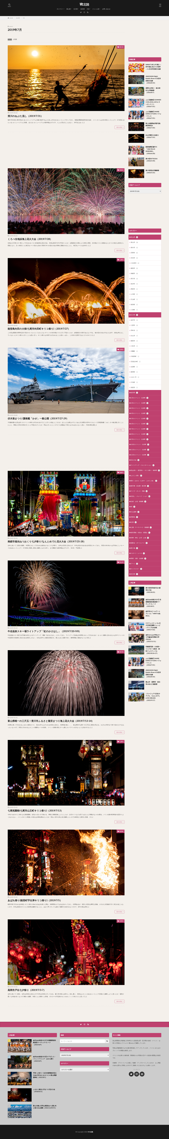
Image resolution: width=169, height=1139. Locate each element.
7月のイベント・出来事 (139, 429)
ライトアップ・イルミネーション (142, 465)
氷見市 (134, 258)
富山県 (69, 9)
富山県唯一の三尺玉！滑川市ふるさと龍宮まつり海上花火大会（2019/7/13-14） (51, 720)
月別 (88, 9)
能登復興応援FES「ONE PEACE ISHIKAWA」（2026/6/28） (151, 150)
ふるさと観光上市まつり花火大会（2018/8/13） (44, 1090)
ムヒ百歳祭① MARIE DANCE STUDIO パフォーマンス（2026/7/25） (153, 115)
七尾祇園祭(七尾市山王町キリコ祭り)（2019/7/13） (35, 810)
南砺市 (121, 472)
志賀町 (134, 366)
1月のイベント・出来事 (139, 398)
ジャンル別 (95, 9)
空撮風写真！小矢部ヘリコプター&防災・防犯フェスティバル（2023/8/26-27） (153, 650)
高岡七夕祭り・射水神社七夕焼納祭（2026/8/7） (153, 90)
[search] (107, 1041)
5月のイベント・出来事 (139, 418)
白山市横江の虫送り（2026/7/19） (152, 136)
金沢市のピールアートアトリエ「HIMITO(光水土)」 (153, 613)
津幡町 (134, 351)
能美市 (134, 341)
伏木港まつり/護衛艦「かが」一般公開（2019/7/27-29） (38, 418)
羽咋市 (134, 330)
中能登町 (135, 356)
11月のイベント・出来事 (140, 449)
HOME (11, 18)
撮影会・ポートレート (139, 543)
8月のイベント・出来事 (139, 434)
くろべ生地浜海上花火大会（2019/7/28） (30, 239)
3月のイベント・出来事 (139, 408)
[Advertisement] (66, 148)
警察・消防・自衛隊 (138, 558)
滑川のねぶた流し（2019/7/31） (25, 116)
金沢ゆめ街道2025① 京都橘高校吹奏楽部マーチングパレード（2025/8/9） (153, 603)
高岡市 (121, 349)
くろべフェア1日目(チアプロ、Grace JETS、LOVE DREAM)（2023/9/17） (153, 697)
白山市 (134, 335)
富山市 (121, 562)
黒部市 (121, 170)
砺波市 (134, 268)
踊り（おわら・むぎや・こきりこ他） (144, 480)
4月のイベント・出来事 (139, 413)
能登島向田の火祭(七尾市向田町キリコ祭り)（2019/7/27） (39, 328)
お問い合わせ (106, 9)
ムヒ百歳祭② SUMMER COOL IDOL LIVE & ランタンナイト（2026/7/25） (153, 103)
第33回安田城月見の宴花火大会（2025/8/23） (153, 590)
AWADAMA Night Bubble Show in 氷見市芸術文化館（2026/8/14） (153, 79)
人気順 (15, 39)
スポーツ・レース (137, 553)
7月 (24, 18)
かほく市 (135, 377)
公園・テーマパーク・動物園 (141, 527)
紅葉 (133, 522)
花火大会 (135, 460)
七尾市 (121, 259)
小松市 (134, 346)
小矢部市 (135, 263)
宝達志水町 (135, 361)
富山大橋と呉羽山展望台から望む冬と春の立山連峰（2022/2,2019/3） (45, 1107)
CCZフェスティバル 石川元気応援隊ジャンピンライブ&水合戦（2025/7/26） (153, 626)
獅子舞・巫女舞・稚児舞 (140, 486)
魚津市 (134, 284)
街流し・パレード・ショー (140, 496)
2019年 (18, 18)
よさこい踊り (136, 475)
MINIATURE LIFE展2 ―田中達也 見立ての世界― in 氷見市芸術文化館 (153, 67)
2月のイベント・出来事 (139, 403)
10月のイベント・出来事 (140, 444)
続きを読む (119, 127)
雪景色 (134, 517)
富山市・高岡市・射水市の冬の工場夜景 (153, 683)
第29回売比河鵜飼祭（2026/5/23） (152, 171)
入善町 (134, 309)
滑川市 (121, 47)
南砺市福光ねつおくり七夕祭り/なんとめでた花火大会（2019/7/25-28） (47, 541)
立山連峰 (135, 512)
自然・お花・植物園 (138, 501)
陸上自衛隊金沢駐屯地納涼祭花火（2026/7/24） (153, 125)
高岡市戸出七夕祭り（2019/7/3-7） (27, 990)
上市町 (134, 294)
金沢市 (134, 320)
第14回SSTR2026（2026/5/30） (151, 160)
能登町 (121, 831)
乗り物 (134, 548)
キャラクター (136, 569)
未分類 (134, 574)
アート (134, 563)
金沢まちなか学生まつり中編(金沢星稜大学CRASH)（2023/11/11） (153, 638)
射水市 (134, 247)
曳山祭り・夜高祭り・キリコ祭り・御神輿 (145, 470)
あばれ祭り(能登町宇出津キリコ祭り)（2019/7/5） (35, 900)
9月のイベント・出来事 (139, 439)
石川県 (76, 9)
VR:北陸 (84, 4)
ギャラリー (60, 9)
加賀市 (134, 387)
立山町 (134, 299)
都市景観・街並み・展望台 (140, 532)
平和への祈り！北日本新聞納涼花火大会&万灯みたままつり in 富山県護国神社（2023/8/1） (45, 1075)
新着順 (10, 39)
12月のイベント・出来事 (140, 455)
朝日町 (134, 304)
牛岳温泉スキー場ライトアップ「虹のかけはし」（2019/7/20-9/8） (44, 631)
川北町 (134, 382)
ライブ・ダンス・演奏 (139, 491)
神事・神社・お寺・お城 (140, 538)
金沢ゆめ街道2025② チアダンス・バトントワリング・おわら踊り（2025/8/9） (44, 1059)
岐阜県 (83, 9)
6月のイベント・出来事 (139, 423)
